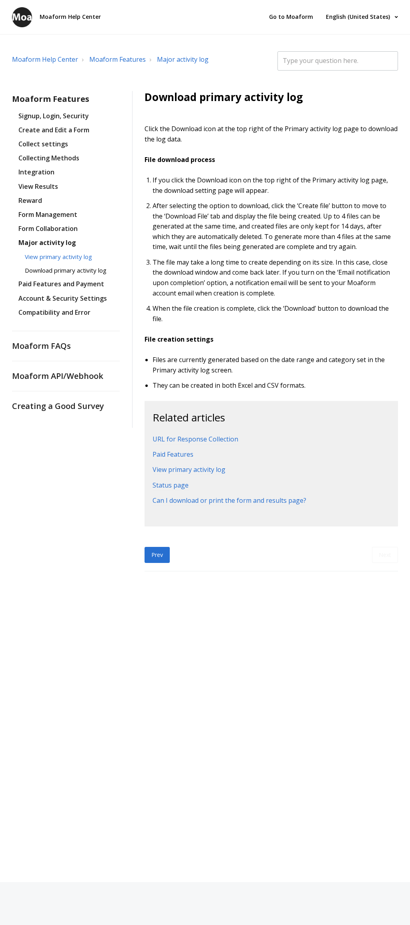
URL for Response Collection (195, 439)
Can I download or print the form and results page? (229, 500)
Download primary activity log (66, 270)
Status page (171, 485)
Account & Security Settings (62, 298)
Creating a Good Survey (58, 406)
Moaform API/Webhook (57, 375)
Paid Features (173, 454)
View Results (38, 186)
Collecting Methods (48, 158)
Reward (30, 200)
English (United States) (359, 16)
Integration (36, 172)
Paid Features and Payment (61, 283)
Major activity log (183, 59)
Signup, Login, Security (53, 115)
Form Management (47, 214)
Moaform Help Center (45, 59)
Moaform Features (117, 59)
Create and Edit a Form (53, 129)
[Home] (22, 17)
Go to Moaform (291, 16)
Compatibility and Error (54, 312)
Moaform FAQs (41, 345)
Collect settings (43, 144)
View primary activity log (58, 257)
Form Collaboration (48, 228)
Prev (157, 555)
